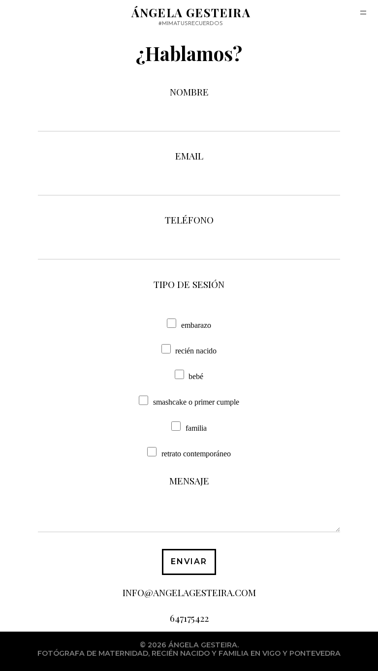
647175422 (189, 617)
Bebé (196, 376)
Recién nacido (196, 351)
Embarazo (196, 325)
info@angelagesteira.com (189, 592)
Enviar (189, 561)
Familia (196, 428)
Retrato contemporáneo (196, 453)
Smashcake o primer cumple (196, 402)
